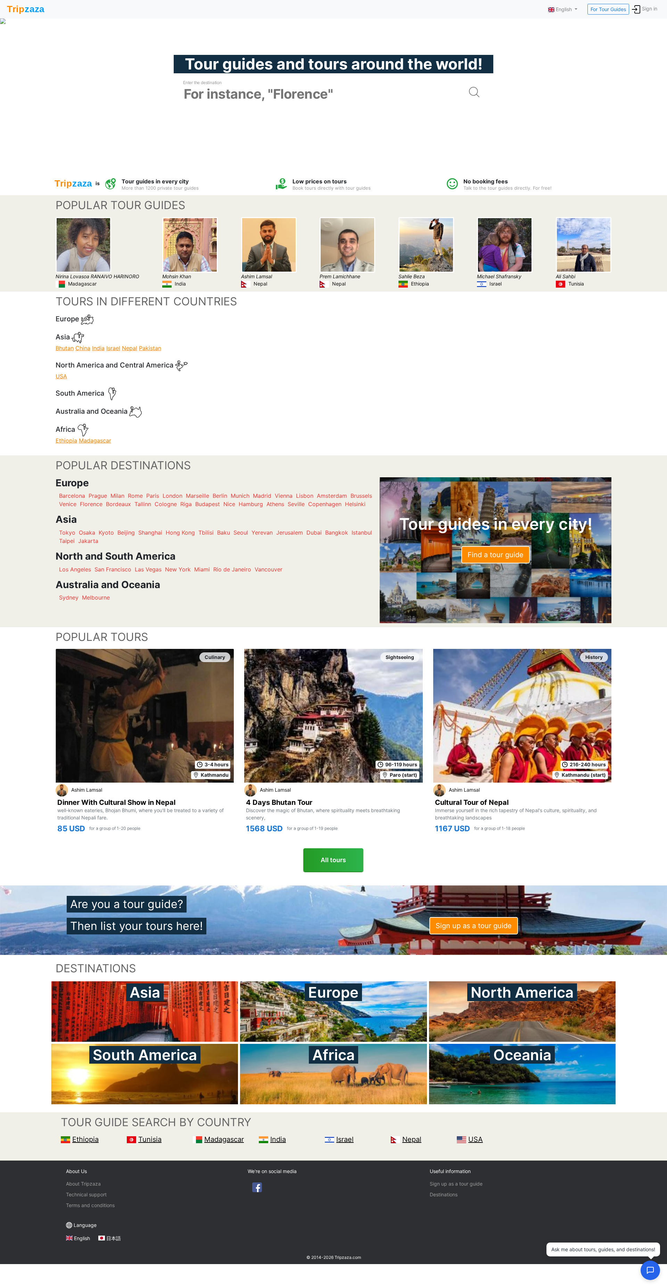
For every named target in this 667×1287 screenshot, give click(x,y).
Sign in (649, 8)
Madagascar (95, 440)
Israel (113, 348)
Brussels (361, 495)
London (172, 495)
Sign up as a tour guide (474, 926)
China (82, 348)
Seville (296, 504)
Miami (202, 569)
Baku (223, 532)
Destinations (444, 1194)
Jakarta (88, 540)
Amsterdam (332, 495)
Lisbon (304, 495)
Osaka (87, 532)
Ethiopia (66, 440)
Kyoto (106, 532)
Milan (117, 495)
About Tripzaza (83, 1184)
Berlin (220, 495)
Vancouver (268, 569)
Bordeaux (118, 504)
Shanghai (150, 532)
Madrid (262, 495)
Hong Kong (180, 532)
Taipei (67, 540)
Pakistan (150, 348)
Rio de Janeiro (232, 569)
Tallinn (142, 504)
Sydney (69, 597)
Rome (135, 495)
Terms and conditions (90, 1205)
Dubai (314, 532)
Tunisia (150, 1139)
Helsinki (355, 504)
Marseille (197, 495)
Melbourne (96, 597)
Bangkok (336, 532)
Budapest (207, 504)
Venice (67, 504)
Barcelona (72, 495)
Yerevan (262, 532)
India (98, 348)
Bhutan (65, 348)
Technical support (86, 1194)
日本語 (113, 1238)
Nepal (129, 348)
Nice (229, 504)
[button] (650, 1270)
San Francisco (112, 569)
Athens (275, 504)
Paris (152, 495)
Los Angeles (75, 569)
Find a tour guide (496, 555)
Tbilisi (206, 532)
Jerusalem (289, 532)
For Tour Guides (608, 9)
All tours (333, 860)
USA (61, 376)
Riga (186, 504)
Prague (98, 495)
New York (178, 569)
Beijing (126, 532)
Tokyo (67, 532)
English (82, 1238)
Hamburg (251, 504)
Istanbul (362, 532)
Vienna (284, 495)
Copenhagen (324, 504)
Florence (91, 504)
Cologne (166, 504)
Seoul (240, 532)
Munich (240, 495)
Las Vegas (148, 569)
